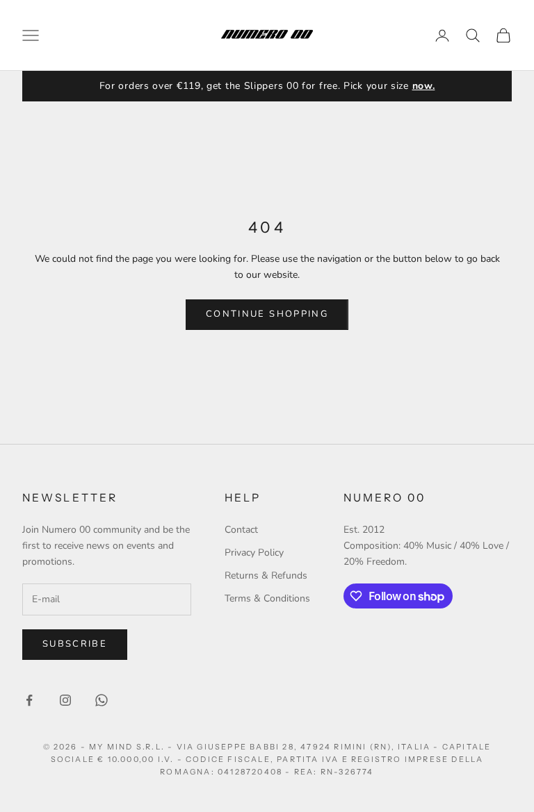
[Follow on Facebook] (29, 700)
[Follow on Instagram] (65, 700)
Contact (241, 529)
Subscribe (74, 644)
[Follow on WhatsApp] (101, 700)
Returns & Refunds (266, 575)
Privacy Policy (254, 552)
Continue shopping (267, 314)
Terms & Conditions (267, 598)
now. (423, 85)
